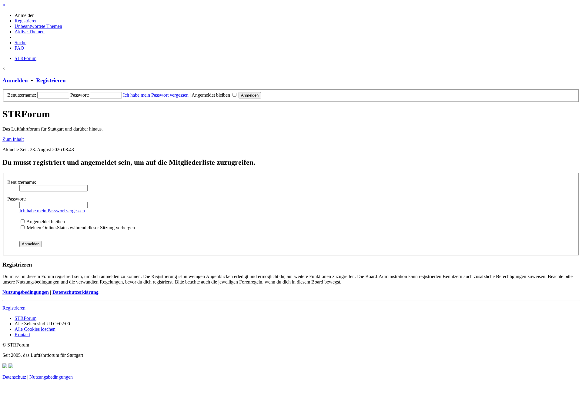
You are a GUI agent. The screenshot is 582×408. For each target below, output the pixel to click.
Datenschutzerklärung (75, 292)
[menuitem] (25, 15)
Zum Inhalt (13, 139)
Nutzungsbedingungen (25, 292)
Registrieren (51, 80)
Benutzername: (21, 182)
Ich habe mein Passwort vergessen (156, 95)
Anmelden (15, 80)
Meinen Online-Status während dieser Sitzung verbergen (80, 227)
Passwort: (16, 198)
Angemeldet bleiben (211, 95)
